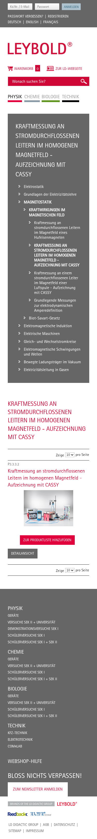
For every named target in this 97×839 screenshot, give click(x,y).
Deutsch (14, 22)
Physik (15, 608)
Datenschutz (64, 824)
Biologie (17, 689)
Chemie (16, 652)
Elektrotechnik (20, 739)
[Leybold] (40, 30)
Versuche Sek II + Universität (31, 622)
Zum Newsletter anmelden (38, 789)
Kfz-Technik (17, 733)
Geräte (13, 615)
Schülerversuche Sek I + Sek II (32, 642)
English (32, 22)
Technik (16, 725)
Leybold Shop (67, 804)
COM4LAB (15, 746)
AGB (46, 824)
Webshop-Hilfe (25, 761)
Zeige (60, 455)
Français (50, 22)
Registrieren (58, 16)
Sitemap (15, 831)
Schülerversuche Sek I (26, 635)
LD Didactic (31, 804)
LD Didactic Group (23, 824)
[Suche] (83, 81)
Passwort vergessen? (25, 16)
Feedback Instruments (18, 814)
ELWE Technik (40, 814)
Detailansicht (22, 553)
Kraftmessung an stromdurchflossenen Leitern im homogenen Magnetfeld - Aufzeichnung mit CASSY (46, 478)
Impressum (35, 831)
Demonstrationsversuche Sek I (33, 629)
